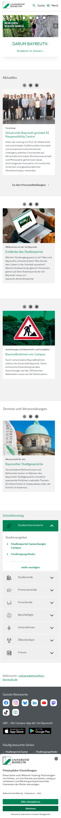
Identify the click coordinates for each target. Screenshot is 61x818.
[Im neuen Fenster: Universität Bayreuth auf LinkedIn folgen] (34, 702)
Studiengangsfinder (47, 751)
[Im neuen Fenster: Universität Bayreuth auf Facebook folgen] (6, 702)
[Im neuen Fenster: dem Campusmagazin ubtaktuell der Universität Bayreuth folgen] (15, 712)
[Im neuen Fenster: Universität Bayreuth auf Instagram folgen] (15, 702)
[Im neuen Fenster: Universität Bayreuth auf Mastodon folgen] (53, 702)
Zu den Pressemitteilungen (29, 185)
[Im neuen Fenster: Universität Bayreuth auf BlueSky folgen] (25, 702)
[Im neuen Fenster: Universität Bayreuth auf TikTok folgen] (6, 712)
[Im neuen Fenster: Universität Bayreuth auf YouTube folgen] (44, 702)
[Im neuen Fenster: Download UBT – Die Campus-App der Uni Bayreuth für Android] (40, 732)
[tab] (30, 545)
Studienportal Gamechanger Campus (16, 753)
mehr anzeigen (30, 567)
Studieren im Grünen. (30, 51)
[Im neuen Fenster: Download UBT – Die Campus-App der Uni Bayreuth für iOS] (14, 732)
